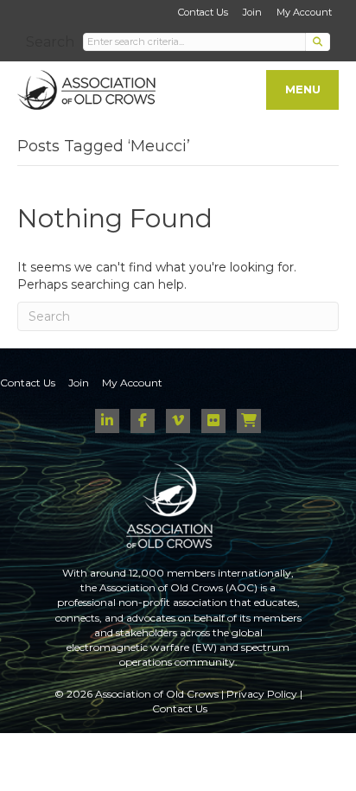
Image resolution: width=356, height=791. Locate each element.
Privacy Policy (261, 693)
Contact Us (203, 12)
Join (252, 12)
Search (50, 42)
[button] (318, 42)
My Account (304, 12)
